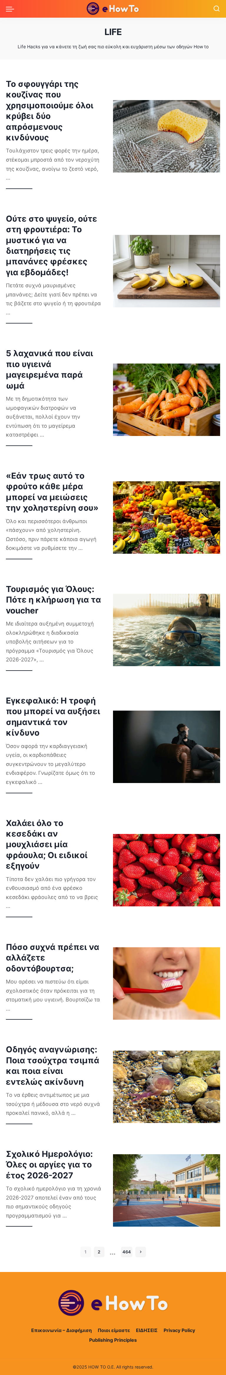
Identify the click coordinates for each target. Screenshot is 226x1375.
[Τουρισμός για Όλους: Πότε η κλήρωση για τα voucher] (166, 630)
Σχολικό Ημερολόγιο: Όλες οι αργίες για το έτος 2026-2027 (49, 1164)
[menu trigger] (11, 9)
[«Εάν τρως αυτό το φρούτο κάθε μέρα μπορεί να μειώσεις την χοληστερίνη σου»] (166, 517)
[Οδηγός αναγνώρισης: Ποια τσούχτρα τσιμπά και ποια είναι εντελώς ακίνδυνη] (166, 1087)
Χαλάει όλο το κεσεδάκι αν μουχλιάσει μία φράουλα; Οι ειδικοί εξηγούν (46, 844)
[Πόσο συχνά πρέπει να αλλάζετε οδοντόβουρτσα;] (166, 983)
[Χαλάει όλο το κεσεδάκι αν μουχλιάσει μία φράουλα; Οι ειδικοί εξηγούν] (166, 870)
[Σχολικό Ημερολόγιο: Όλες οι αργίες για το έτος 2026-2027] (166, 1190)
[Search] (216, 9)
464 (126, 1251)
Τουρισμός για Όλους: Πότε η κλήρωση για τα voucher (53, 600)
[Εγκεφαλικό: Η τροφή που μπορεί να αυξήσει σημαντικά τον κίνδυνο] (166, 747)
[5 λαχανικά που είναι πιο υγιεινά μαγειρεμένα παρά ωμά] (166, 400)
